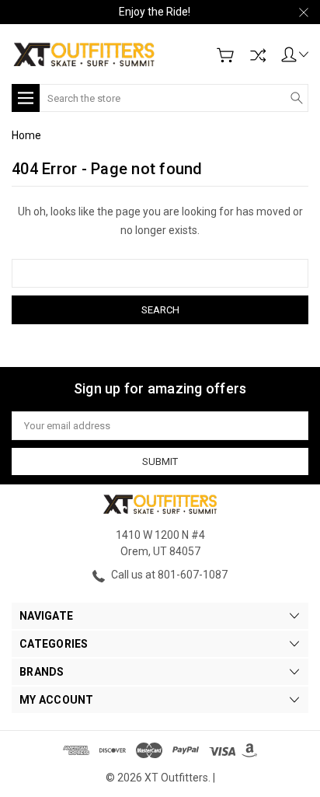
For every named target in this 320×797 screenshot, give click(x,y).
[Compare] (257, 55)
